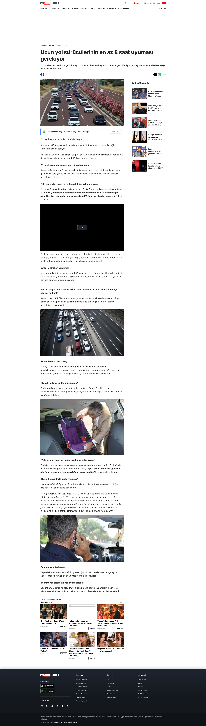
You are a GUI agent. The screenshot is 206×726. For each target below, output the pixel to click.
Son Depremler (112, 694)
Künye (140, 683)
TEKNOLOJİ (111, 9)
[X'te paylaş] (155, 74)
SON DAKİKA (45, 9)
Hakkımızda (142, 680)
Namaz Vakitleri (112, 690)
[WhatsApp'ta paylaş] (159, 74)
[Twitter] (42, 706)
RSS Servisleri (111, 697)
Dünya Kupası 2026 (82, 701)
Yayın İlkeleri (142, 690)
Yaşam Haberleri (81, 690)
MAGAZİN (101, 9)
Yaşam (51, 45)
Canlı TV (110, 680)
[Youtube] (52, 706)
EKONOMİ (74, 9)
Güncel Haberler (81, 680)
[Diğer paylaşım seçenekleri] (164, 74)
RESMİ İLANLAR (123, 9)
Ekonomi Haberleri (82, 687)
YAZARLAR (56, 9)
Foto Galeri (110, 683)
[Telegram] (62, 706)
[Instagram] (47, 706)
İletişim (140, 687)
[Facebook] (57, 706)
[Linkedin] (67, 706)
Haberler (43, 45)
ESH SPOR (84, 9)
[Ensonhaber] (49, 3)
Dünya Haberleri (81, 694)
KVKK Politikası (143, 694)
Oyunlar (109, 687)
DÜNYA (92, 9)
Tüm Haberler (80, 697)
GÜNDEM (65, 9)
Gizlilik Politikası (143, 697)
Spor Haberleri (81, 683)
